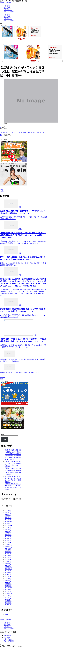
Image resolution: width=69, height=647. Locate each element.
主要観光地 (7, 623)
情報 (1, 189)
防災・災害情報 (9, 628)
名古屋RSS (7, 625)
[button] (4, 127)
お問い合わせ (8, 627)
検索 (2, 434)
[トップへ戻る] (0, 644)
